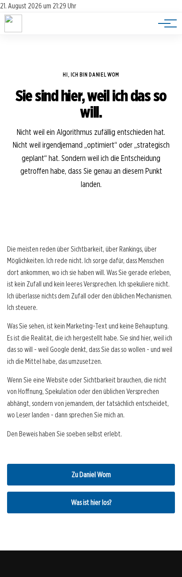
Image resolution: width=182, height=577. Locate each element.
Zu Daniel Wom (91, 474)
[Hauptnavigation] (164, 23)
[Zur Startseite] (13, 30)
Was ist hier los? (91, 502)
